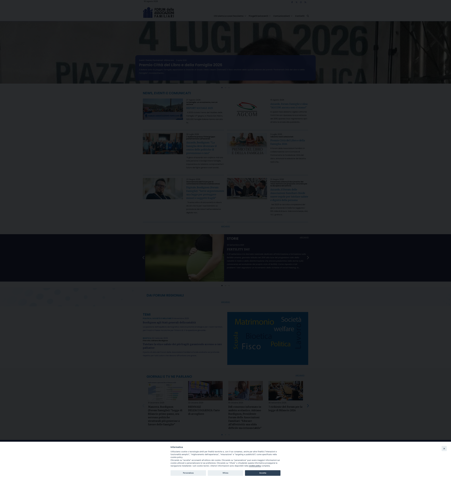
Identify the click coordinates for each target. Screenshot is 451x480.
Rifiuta (225, 473)
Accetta (262, 473)
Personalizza (188, 473)
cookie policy (255, 466)
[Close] (444, 448)
